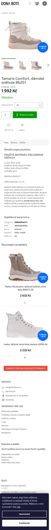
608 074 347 (10, 391)
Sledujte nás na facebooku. (17, 395)
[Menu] (44, 3)
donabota (10, 399)
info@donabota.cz (13, 387)
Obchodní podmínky (9, 411)
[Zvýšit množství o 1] (11, 113)
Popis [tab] (6, 142)
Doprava (4, 425)
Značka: (8, 13)
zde (18, 506)
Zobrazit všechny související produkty (25, 368)
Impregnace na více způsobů (13, 485)
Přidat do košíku (27, 115)
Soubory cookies (8, 418)
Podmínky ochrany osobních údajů (15, 415)
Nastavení (24, 514)
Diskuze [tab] (14, 142)
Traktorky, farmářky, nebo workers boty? (19, 492)
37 (25, 303)
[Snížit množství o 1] (11, 116)
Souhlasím (24, 523)
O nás (3, 422)
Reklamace (6, 432)
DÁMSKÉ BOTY (21, 222)
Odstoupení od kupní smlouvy (14, 429)
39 (25, 357)
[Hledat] (30, 3)
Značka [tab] (22, 142)
